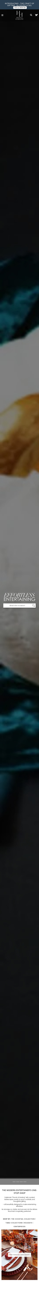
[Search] (34, 605)
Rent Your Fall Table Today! (20, 1255)
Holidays (28, 1223)
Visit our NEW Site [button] (20, 7)
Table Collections (14, 1223)
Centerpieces (20, 1227)
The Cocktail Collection (23, 1219)
